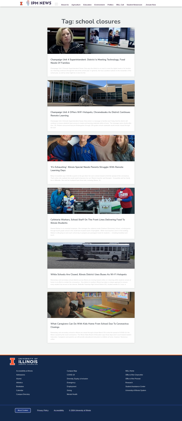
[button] (56, 4)
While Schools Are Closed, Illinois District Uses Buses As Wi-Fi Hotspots (89, 274)
